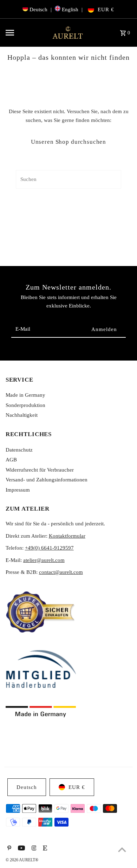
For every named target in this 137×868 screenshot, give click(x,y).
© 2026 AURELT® (22, 859)
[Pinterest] (8, 849)
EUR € (106, 9)
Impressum (18, 490)
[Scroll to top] (122, 849)
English (70, 9)
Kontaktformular (67, 536)
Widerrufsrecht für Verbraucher (40, 470)
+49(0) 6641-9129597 (49, 548)
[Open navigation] (25, 32)
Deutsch (38, 9)
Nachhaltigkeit (22, 415)
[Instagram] (33, 849)
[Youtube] (20, 849)
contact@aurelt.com (61, 572)
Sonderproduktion (25, 405)
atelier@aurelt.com (44, 560)
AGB (11, 459)
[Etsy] (44, 849)
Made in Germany (25, 395)
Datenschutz (19, 450)
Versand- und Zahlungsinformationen (46, 479)
